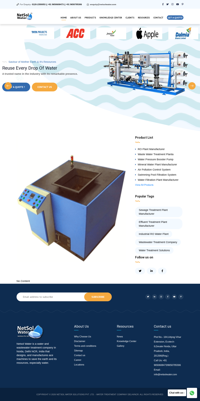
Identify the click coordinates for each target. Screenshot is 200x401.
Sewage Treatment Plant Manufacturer (153, 212)
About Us (75, 17)
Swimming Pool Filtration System (157, 174)
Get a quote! (175, 17)
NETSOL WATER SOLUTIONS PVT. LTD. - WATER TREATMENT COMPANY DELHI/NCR (98, 394)
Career (77, 360)
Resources (144, 17)
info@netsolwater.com (165, 374)
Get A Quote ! (16, 87)
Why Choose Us (82, 336)
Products (90, 17)
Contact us (79, 355)
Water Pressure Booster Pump (155, 159)
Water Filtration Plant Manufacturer (158, 179)
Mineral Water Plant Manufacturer (157, 164)
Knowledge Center (111, 17)
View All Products (144, 185)
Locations (79, 364)
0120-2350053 (39, 4)
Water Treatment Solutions (154, 250)
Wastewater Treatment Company (158, 242)
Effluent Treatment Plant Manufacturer (153, 224)
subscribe (98, 296)
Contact (158, 17)
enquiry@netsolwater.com (103, 4)
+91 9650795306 (74, 4)
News (120, 336)
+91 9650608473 (56, 4)
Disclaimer (79, 341)
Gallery (120, 346)
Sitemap (78, 350)
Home (64, 17)
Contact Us (44, 87)
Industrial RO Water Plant (154, 234)
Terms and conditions (85, 346)
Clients (129, 17)
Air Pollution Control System (154, 169)
